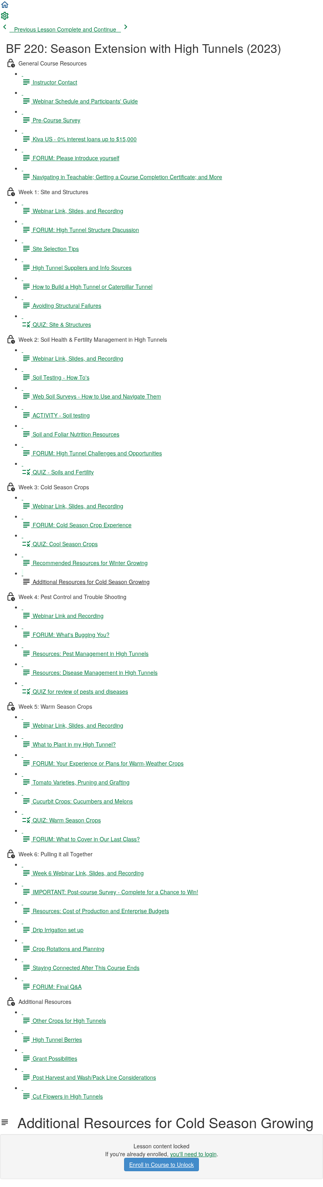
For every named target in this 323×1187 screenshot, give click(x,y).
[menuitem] (4, 18)
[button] (4, 7)
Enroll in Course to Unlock (161, 1164)
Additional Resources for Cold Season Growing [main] (161, 1122)
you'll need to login (193, 1154)
